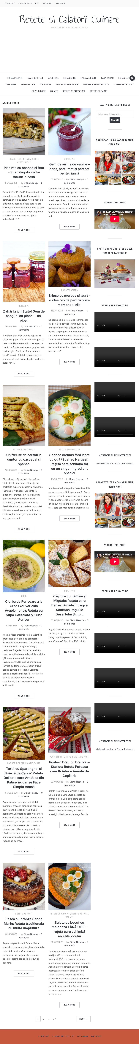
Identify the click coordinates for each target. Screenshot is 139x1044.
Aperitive (53, 77)
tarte (37, 763)
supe (23, 596)
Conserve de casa (123, 84)
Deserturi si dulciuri (67, 84)
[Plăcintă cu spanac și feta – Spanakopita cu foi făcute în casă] (24, 131)
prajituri (69, 591)
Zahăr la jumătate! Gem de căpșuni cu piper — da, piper (24, 315)
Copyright (9, 4)
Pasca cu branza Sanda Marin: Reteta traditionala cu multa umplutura (24, 923)
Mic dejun (45, 84)
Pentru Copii (28, 84)
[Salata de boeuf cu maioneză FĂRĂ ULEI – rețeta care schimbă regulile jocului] (69, 886)
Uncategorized (69, 290)
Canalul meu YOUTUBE (28, 4)
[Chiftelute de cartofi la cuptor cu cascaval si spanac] (24, 415)
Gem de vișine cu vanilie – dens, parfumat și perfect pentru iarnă (69, 168)
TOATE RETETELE (35, 77)
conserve (69, 159)
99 (54, 1018)
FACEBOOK (60, 4)
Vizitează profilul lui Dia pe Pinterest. (115, 463)
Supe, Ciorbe (39, 91)
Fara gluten (125, 77)
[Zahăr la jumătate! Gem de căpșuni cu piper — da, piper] (24, 271)
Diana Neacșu (31, 183)
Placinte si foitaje (19, 159)
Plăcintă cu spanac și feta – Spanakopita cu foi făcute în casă (24, 172)
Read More (24, 230)
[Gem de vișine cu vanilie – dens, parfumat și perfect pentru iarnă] (69, 131)
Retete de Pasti (80, 757)
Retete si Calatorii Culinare (69, 19)
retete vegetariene (24, 449)
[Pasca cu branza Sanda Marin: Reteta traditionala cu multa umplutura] (24, 886)
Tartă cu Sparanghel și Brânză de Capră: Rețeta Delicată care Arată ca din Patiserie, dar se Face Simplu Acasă (24, 778)
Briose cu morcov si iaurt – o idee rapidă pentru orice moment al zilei (69, 300)
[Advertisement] (69, 53)
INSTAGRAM (47, 4)
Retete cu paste (98, 91)
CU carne (11, 84)
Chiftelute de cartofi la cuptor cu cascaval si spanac (24, 459)
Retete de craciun (60, 913)
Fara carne (69, 77)
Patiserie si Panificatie (96, 84)
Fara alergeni (88, 77)
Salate (54, 91)
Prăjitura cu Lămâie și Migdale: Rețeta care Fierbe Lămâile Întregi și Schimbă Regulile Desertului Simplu (69, 605)
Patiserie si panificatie (20, 763)
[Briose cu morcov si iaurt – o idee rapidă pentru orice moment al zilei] (69, 263)
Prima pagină (14, 77)
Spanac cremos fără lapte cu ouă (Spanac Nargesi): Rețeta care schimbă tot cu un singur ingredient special (69, 464)
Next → (83, 1019)
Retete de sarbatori (74, 91)
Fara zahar (107, 77)
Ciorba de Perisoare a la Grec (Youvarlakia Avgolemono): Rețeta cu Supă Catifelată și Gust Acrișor (24, 611)
